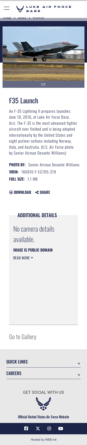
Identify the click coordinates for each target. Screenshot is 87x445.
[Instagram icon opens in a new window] (49, 428)
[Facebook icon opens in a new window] (26, 428)
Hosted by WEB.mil (43, 439)
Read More (22, 257)
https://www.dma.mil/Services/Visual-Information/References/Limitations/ (39, 317)
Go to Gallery (22, 336)
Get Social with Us (43, 392)
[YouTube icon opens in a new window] (61, 428)
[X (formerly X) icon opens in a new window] (38, 428)
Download (22, 192)
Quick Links (17, 362)
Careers (13, 373)
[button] (7, 9)
